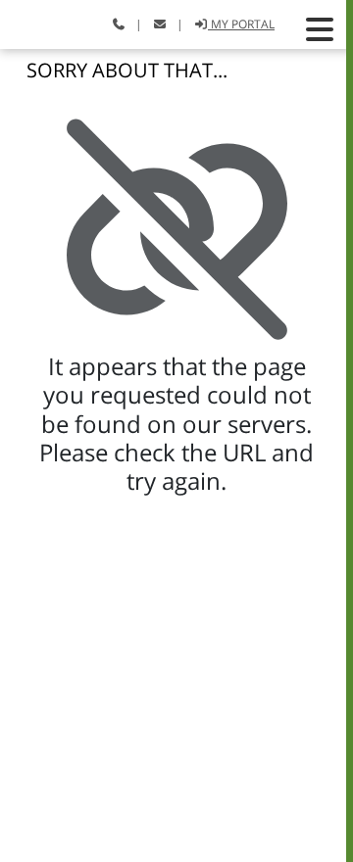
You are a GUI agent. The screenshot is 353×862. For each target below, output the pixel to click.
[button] (319, 29)
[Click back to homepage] (37, 22)
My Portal (241, 24)
